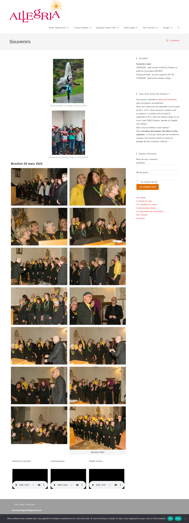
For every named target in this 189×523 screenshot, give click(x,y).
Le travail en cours (144, 201)
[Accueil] (167, 40)
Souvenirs (175, 40)
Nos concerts (142, 215)
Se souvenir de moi (148, 182)
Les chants (141, 198)
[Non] (185, 518)
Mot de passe (142, 172)
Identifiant (140, 163)
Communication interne (146, 208)
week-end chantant (166, 99)
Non (178, 518)
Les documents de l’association (149, 211)
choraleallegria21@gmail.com (26, 510)
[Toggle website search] (178, 27)
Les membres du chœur (146, 204)
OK (170, 518)
